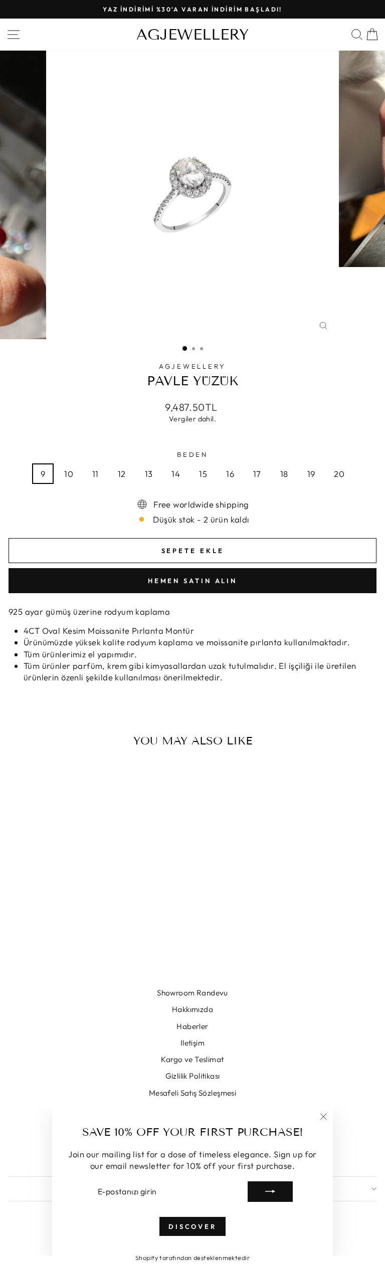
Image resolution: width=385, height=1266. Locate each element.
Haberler (192, 1026)
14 (175, 473)
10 (68, 473)
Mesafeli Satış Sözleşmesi (192, 1093)
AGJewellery (193, 366)
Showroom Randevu (192, 992)
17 (257, 473)
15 (203, 473)
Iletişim (192, 1043)
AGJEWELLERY (192, 34)
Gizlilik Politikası (192, 1076)
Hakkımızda (192, 1009)
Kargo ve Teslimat (192, 1059)
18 (284, 473)
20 (339, 473)
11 (95, 473)
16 (230, 473)
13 (149, 473)
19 (311, 473)
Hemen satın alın (192, 581)
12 (122, 473)
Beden (193, 454)
